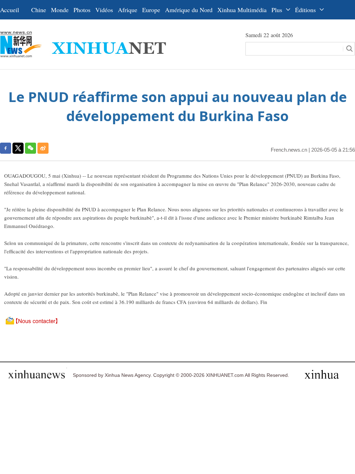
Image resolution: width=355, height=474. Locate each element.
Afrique (127, 10)
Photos (81, 10)
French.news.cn (289, 150)
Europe (151, 10)
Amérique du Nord (189, 10)
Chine (38, 10)
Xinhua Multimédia (242, 10)
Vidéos (104, 10)
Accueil (9, 10)
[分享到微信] (30, 148)
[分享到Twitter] (18, 148)
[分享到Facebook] (5, 148)
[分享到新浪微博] (43, 148)
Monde (60, 10)
